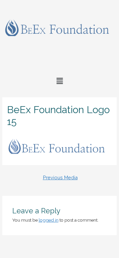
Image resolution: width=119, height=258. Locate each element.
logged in (49, 220)
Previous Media (60, 177)
